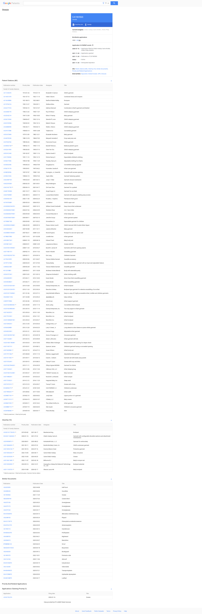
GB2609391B (7, 498)
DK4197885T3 (7, 574)
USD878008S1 (8, 410)
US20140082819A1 (9, 320)
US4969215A (7, 146)
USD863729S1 (8, 403)
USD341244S (7, 153)
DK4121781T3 (7, 521)
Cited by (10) (92, 69)
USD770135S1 (7, 316)
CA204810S (7, 517)
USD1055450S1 (8, 464)
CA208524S (7, 491)
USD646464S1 (7, 229)
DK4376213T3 (7, 525)
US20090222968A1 (9, 225)
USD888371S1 (8, 407)
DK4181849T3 (7, 514)
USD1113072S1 (8, 469)
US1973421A (7, 104)
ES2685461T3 (7, 388)
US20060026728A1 (9, 210)
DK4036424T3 (7, 532)
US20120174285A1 (9, 293)
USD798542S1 (8, 392)
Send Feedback (86, 611)
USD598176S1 (7, 240)
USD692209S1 (7, 331)
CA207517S (7, 506)
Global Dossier (92, 74)
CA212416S (7, 559)
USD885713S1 (8, 395)
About (77, 611)
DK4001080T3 (7, 578)
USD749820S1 (7, 376)
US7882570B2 (7, 236)
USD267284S (7, 134)
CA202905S (7, 487)
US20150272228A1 (9, 373)
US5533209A (7, 164)
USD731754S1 (8, 358)
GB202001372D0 (8, 548)
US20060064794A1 (9, 214)
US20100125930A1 (9, 248)
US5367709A (7, 161)
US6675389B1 (7, 195)
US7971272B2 (7, 263)
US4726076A (7, 142)
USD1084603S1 (8, 445)
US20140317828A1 (9, 342)
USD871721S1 (8, 399)
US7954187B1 (7, 259)
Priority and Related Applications (82, 71)
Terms (108, 611)
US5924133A (7, 176)
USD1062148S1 (8, 460)
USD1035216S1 (8, 449)
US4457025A (7, 138)
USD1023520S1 (8, 456)
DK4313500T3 (7, 563)
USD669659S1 (7, 278)
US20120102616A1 (9, 285)
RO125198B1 (7, 270)
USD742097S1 (7, 312)
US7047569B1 (7, 202)
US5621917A (7, 168)
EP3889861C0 (7, 544)
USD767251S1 (8, 384)
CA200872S (7, 536)
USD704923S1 (7, 324)
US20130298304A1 (9, 308)
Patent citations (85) (81, 69)
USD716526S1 (7, 369)
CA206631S (7, 540)
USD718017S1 (7, 251)
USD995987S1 (8, 441)
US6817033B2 (7, 191)
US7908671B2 (7, 221)
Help (125, 611)
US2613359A (7, 123)
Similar (89, 24)
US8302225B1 (7, 267)
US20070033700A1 (9, 217)
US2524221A (7, 115)
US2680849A (7, 127)
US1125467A (7, 93)
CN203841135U (8, 297)
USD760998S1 (8, 350)
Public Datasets (99, 611)
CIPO (99, 74)
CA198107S (7, 555)
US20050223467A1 (9, 206)
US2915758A (7, 130)
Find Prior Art (79, 24)
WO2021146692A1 (9, 436)
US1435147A (7, 96)
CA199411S (7, 529)
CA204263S (7, 551)
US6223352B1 (7, 183)
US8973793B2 (7, 301)
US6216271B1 (7, 187)
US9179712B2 (7, 354)
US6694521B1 (7, 198)
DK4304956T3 (7, 570)
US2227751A (7, 108)
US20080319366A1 (9, 233)
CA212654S (7, 566)
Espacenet (84, 74)
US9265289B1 (7, 327)
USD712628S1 (7, 339)
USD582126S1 (7, 244)
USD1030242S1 (8, 453)
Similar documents (102, 69)
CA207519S (7, 502)
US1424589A (7, 100)
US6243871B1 (7, 180)
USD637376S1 (7, 274)
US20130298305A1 (9, 305)
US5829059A (7, 172)
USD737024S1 (7, 361)
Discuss (103, 74)
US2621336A (7, 119)
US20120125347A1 (9, 289)
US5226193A (7, 149)
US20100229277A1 (9, 255)
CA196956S (7, 495)
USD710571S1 (7, 346)
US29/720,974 (7, 597)
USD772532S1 (7, 380)
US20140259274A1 (9, 335)
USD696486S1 (7, 282)
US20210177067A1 (9, 432)
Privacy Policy (117, 611)
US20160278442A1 (9, 365)
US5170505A (7, 157)
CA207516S (7, 510)
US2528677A (7, 112)
